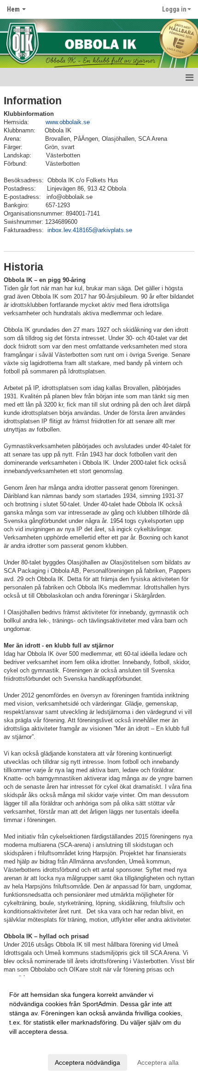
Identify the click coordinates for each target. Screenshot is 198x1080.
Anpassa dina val (34, 1043)
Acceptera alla (158, 1062)
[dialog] (99, 1028)
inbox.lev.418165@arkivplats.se (89, 230)
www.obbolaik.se (68, 122)
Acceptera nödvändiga (87, 1062)
